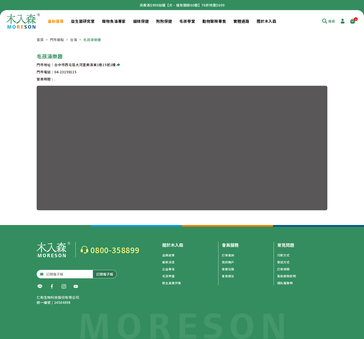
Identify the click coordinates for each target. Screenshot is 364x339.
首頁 (40, 39)
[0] (352, 21)
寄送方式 (283, 262)
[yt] (76, 286)
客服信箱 (228, 269)
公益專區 (168, 269)
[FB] (52, 286)
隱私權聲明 (285, 283)
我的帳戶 (228, 262)
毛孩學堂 (168, 276)
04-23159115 (65, 71)
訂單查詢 (228, 255)
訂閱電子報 (104, 274)
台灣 (73, 39)
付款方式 (283, 255)
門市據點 (57, 39)
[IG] (64, 286)
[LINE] (40, 286)
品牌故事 (168, 255)
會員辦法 (228, 276)
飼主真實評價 (171, 283)
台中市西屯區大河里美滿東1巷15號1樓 (85, 64)
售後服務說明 (286, 276)
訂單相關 (283, 269)
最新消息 (168, 262)
